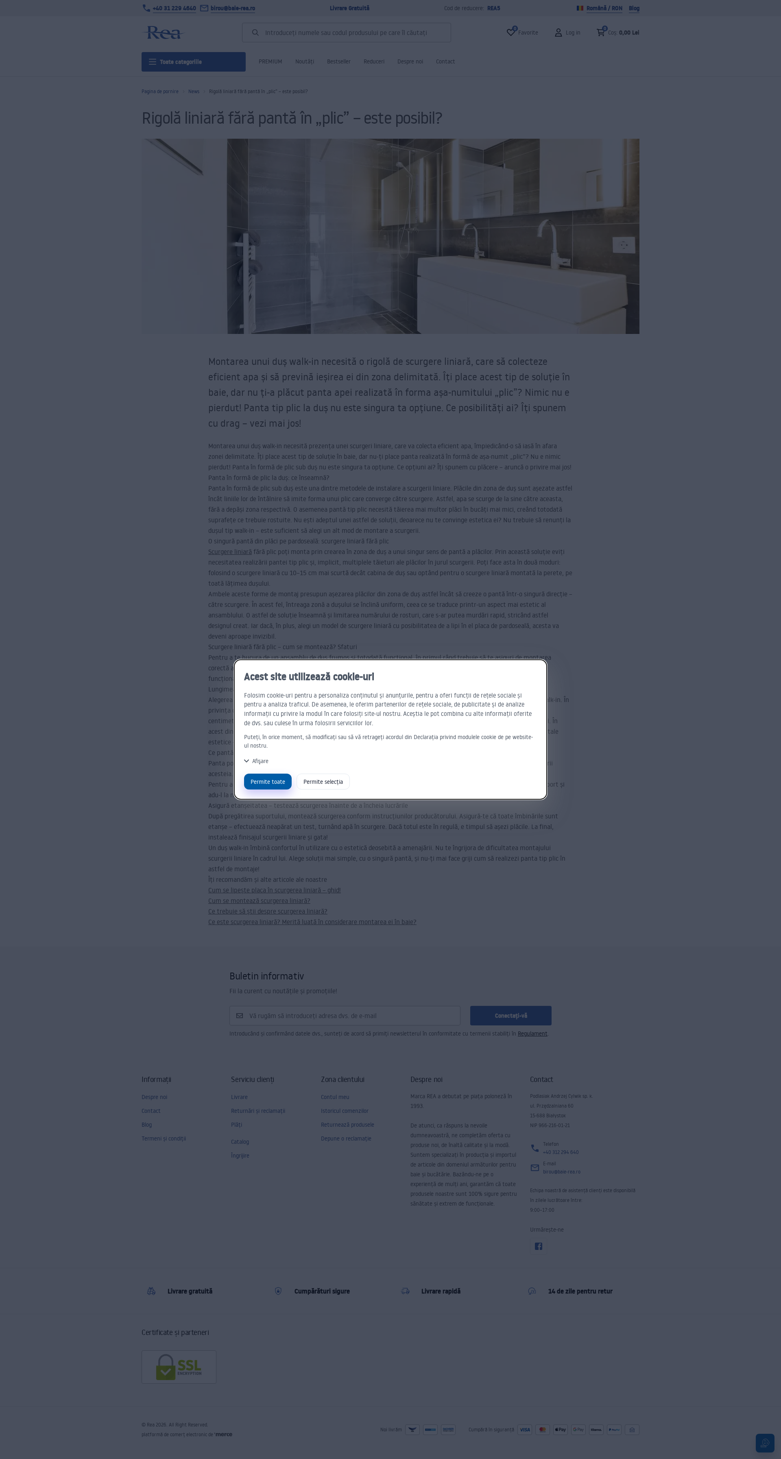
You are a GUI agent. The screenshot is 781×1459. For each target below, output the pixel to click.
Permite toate (268, 781)
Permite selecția (323, 781)
